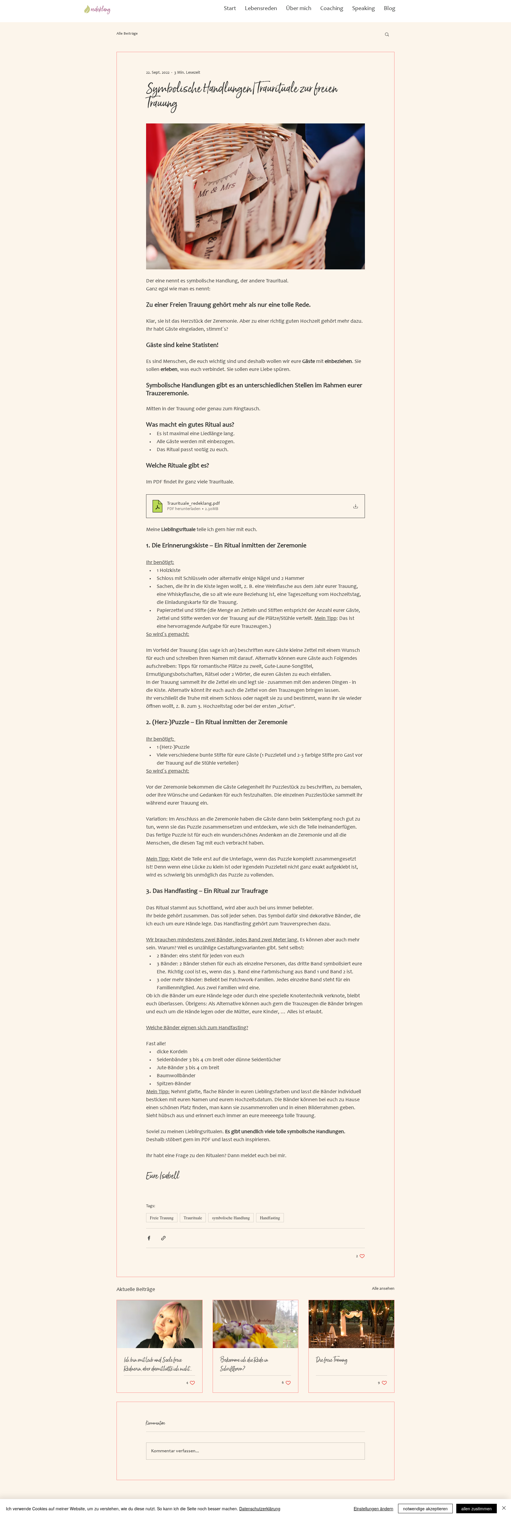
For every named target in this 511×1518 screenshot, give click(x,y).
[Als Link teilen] (163, 1238)
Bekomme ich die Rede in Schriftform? (244, 1364)
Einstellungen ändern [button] (373, 1508)
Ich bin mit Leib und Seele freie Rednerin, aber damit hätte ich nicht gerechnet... (156, 1364)
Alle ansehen (383, 1289)
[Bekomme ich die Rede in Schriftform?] (255, 1324)
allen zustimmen (476, 1508)
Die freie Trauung (331, 1359)
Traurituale (193, 1217)
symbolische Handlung (231, 1217)
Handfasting (270, 1217)
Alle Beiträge (127, 34)
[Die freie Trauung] (351, 1324)
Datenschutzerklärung (259, 1508)
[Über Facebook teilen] (149, 1238)
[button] (261, 9)
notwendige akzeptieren (425, 1508)
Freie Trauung (162, 1217)
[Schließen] (503, 1508)
